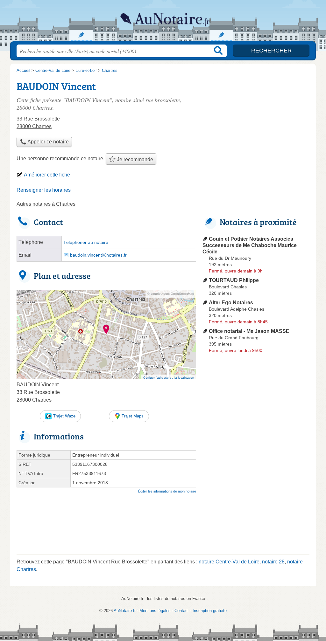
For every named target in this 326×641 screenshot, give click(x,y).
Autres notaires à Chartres (46, 204)
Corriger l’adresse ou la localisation (168, 377)
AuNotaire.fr (163, 22)
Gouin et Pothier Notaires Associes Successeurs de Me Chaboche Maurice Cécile (249, 245)
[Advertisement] (255, 122)
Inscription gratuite (210, 610)
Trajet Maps (133, 416)
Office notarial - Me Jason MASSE (249, 331)
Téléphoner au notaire (85, 242)
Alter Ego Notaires (231, 302)
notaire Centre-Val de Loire (229, 561)
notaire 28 (273, 561)
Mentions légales (155, 610)
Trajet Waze (64, 416)
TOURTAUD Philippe (234, 280)
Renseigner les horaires (44, 190)
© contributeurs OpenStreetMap (170, 293)
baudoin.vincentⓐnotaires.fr (98, 255)
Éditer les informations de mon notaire (167, 491)
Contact (181, 610)
